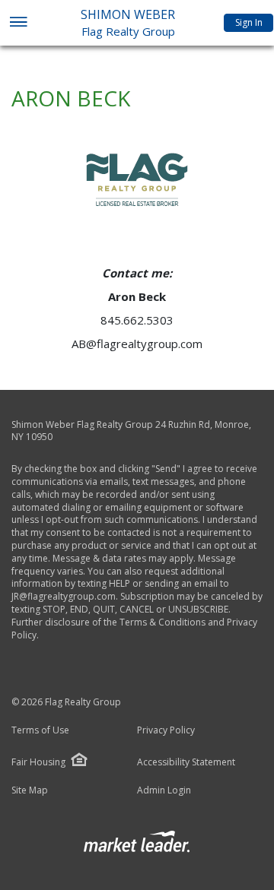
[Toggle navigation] (18, 23)
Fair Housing (38, 761)
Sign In (249, 22)
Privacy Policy (166, 730)
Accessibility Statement (186, 762)
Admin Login (164, 790)
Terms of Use (40, 730)
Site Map (29, 790)
